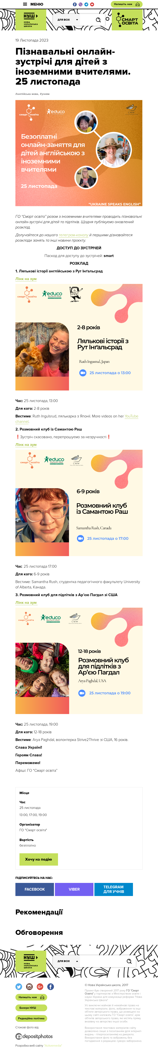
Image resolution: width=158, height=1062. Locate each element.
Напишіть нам (123, 4)
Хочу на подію (38, 859)
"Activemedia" (53, 1046)
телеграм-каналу (73, 235)
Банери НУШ (27, 1007)
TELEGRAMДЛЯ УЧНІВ (113, 889)
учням (46, 94)
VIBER (74, 889)
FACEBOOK (35, 889)
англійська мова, (28, 94)
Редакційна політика (31, 1018)
